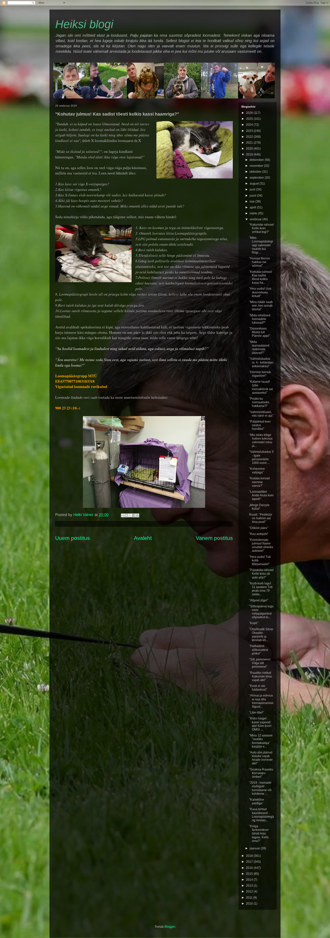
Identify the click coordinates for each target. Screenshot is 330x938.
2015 (250, 873)
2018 (250, 855)
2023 (250, 130)
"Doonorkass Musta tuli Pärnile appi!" (259, 332)
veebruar (256, 219)
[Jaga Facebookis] (134, 515)
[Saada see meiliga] (123, 515)
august (255, 183)
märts (254, 213)
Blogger (169, 926)
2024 (250, 124)
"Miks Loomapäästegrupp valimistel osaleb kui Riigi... (261, 245)
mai (252, 201)
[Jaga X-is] (130, 515)
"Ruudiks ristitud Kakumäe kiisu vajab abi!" (260, 676)
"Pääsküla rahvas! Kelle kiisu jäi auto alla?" (261, 573)
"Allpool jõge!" (258, 600)
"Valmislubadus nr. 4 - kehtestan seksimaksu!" (261, 362)
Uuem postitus (72, 538)
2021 (250, 142)
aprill (253, 207)
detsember (257, 159)
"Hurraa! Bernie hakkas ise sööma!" (259, 262)
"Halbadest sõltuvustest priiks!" (258, 649)
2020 (250, 148)
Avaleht (143, 538)
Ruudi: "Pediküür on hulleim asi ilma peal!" (260, 518)
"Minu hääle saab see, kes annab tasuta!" (261, 305)
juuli (253, 189)
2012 (250, 891)
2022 (250, 136)
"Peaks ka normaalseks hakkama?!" (259, 402)
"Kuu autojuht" (259, 533)
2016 (250, 867)
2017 (250, 861)
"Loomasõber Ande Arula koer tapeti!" (261, 495)
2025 (250, 118)
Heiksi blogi (84, 24)
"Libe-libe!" (256, 712)
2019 (250, 154)
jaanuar (255, 848)
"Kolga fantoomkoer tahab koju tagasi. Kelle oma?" (259, 833)
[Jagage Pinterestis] (137, 515)
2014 (250, 879)
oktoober (256, 171)
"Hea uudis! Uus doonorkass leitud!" (260, 292)
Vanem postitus (214, 538)
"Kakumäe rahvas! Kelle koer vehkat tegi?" (261, 228)
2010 (250, 903)
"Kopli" (253, 623)
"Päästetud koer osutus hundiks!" (260, 425)
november (257, 165)
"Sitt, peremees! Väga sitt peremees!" (259, 663)
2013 (250, 885)
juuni (253, 195)
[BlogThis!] (126, 515)
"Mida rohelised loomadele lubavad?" (259, 319)
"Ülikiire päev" (258, 528)
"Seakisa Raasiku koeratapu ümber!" (261, 773)
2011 (249, 897)
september (257, 177)
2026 (250, 112)
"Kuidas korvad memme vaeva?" (259, 482)
